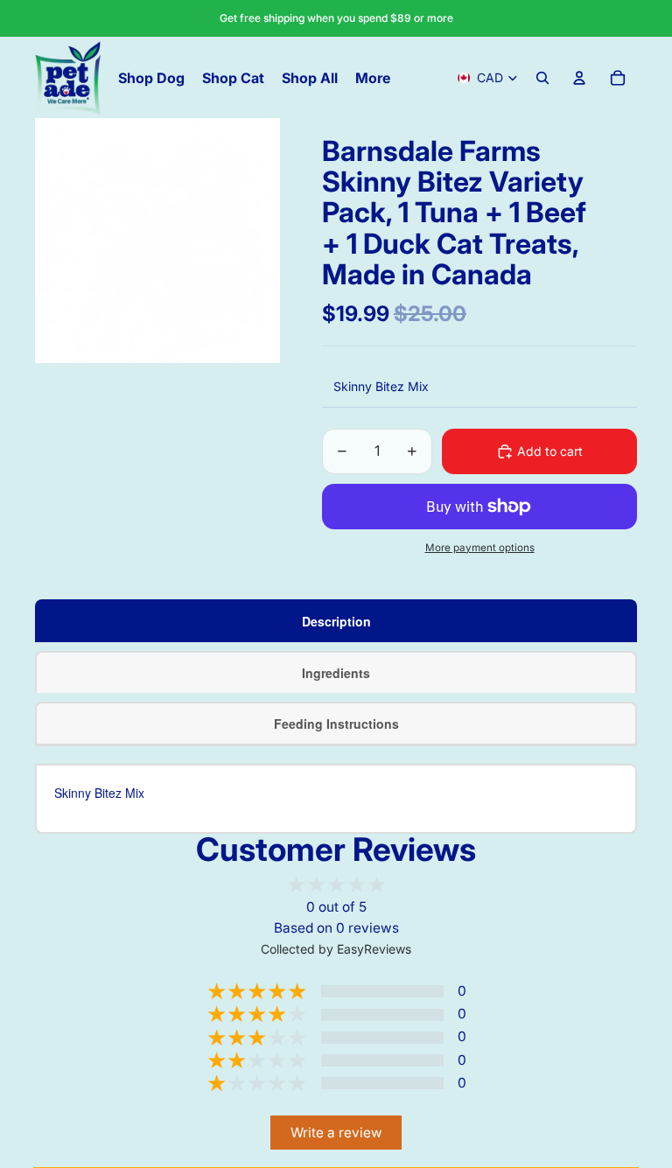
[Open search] (542, 78)
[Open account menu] (579, 78)
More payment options (480, 548)
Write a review (336, 1132)
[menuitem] (372, 78)
